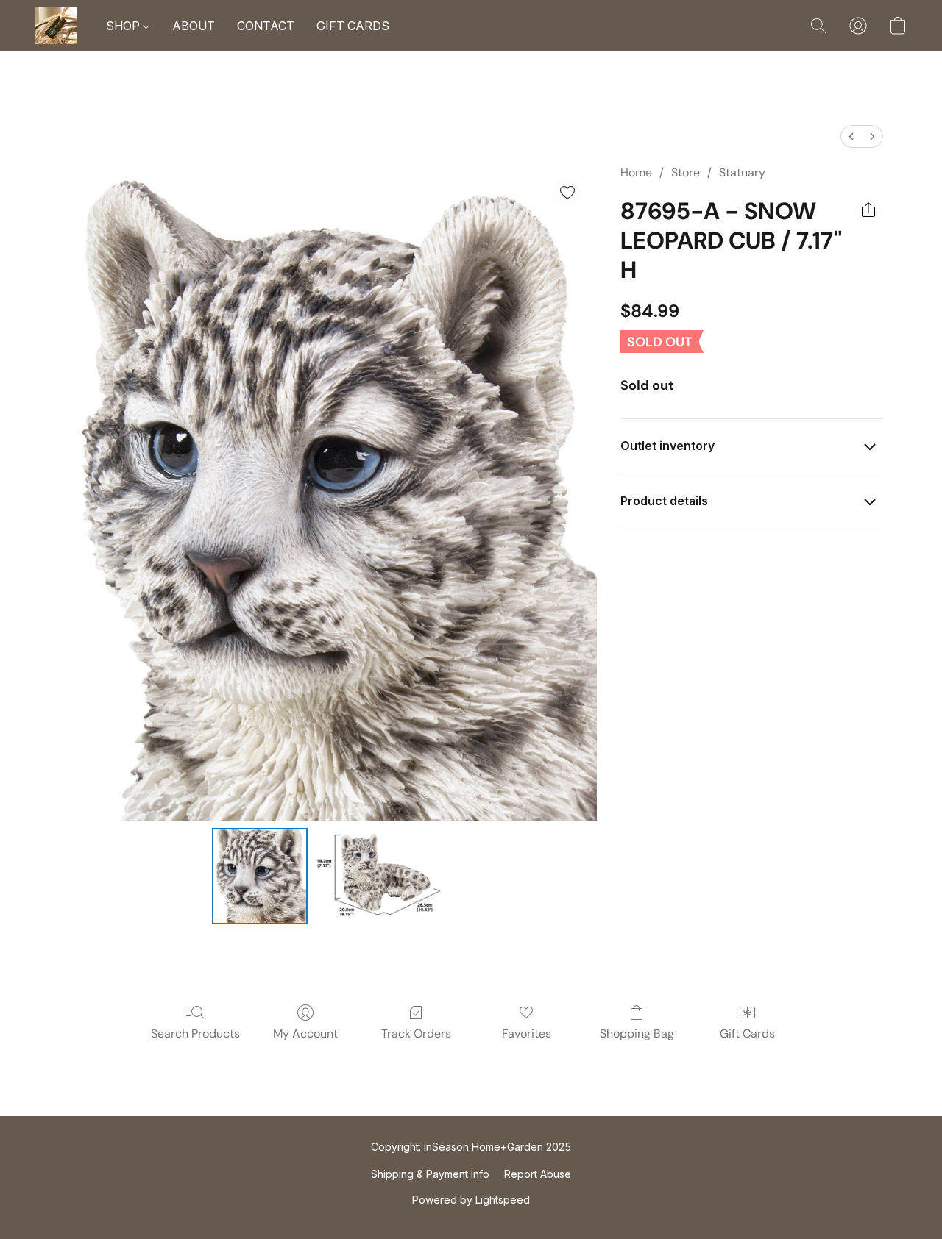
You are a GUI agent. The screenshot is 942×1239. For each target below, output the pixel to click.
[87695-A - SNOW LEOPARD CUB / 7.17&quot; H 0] (260, 876)
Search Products (195, 1033)
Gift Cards (747, 1033)
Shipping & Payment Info (430, 1174)
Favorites (526, 1033)
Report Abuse (537, 1174)
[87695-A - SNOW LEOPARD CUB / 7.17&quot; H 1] (379, 876)
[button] (56, 25)
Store (685, 172)
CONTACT (265, 25)
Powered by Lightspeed (471, 1199)
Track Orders (416, 1033)
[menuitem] (851, 136)
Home (636, 172)
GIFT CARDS (352, 25)
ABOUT (193, 25)
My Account (305, 1033)
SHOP (124, 25)
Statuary (742, 172)
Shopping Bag (637, 1033)
